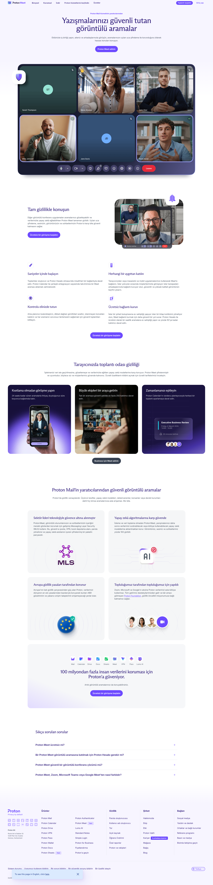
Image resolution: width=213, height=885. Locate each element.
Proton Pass (46, 838)
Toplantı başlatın (185, 3)
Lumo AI (79, 828)
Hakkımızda (148, 818)
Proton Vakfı (148, 833)
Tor (110, 828)
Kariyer (146, 838)
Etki (145, 828)
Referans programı (185, 833)
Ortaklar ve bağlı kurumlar (189, 828)
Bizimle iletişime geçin (187, 843)
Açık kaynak (114, 833)
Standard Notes (82, 833)
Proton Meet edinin (106, 49)
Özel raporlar (115, 843)
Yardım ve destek (185, 823)
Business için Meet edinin (107, 461)
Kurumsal (47, 3)
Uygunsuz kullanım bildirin (36, 868)
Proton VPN (46, 833)
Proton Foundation (132, 596)
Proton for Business (84, 843)
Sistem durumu (15, 868)
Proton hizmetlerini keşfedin (76, 3)
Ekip (145, 823)
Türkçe (198, 869)
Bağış (145, 848)
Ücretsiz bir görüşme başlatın (44, 235)
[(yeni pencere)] (9, 820)
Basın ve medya (184, 838)
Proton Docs (47, 848)
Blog (145, 852)
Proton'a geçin (82, 852)
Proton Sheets (47, 852)
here (47, 874)
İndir (58, 3)
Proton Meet (81, 823)
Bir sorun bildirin (58, 868)
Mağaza (147, 843)
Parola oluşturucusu (118, 818)
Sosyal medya (183, 818)
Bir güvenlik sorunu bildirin (80, 868)
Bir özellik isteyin (103, 868)
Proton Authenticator (84, 818)
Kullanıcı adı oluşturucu (120, 823)
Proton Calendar (48, 823)
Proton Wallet (47, 843)
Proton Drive (47, 828)
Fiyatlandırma (81, 848)
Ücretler (97, 3)
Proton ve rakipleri (117, 848)
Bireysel (35, 3)
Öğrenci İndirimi (116, 838)
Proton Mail (46, 818)
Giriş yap (200, 3)
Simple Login (81, 838)
